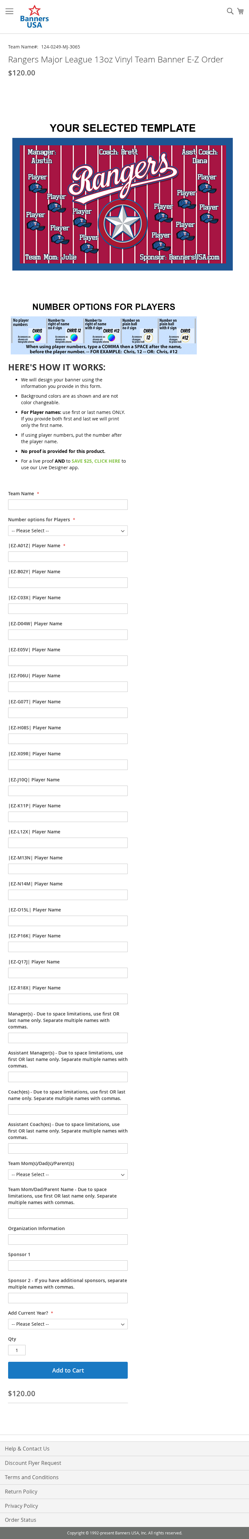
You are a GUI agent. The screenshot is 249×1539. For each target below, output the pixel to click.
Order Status (20, 1519)
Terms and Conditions (32, 1477)
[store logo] (35, 17)
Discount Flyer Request (33, 1462)
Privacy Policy (21, 1505)
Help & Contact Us (27, 1448)
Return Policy (21, 1491)
